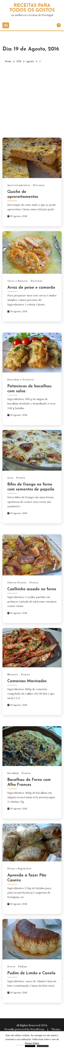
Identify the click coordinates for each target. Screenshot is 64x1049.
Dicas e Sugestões (19, 868)
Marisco (12, 674)
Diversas (39, 185)
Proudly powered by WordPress (24, 1029)
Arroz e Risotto (17, 281)
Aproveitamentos (18, 185)
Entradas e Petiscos (20, 379)
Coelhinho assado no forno (31, 589)
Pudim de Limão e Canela (31, 973)
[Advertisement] (32, 100)
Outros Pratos (17, 582)
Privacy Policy (32, 1043)
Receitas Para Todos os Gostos (32, 8)
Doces (11, 966)
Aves (10, 477)
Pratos (20, 477)
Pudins (22, 966)
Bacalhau (13, 773)
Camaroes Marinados (27, 681)
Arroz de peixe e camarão (31, 288)
